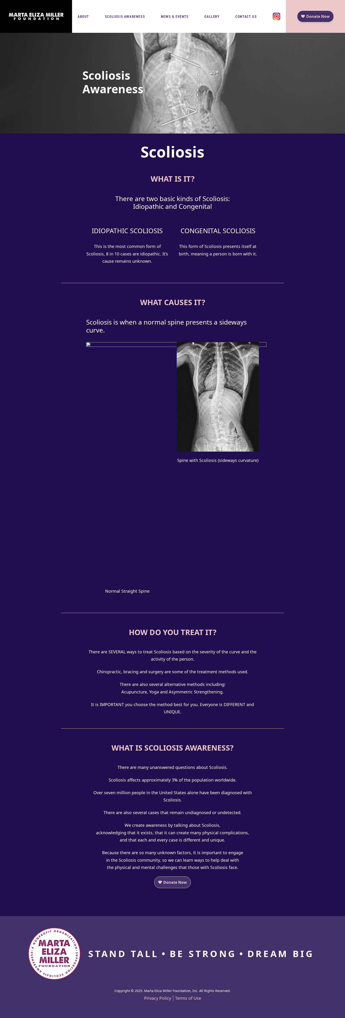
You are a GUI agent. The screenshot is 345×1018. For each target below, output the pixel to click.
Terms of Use (188, 998)
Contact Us (246, 16)
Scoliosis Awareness (125, 16)
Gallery (211, 16)
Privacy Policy (157, 998)
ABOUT (83, 16)
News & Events (175, 16)
